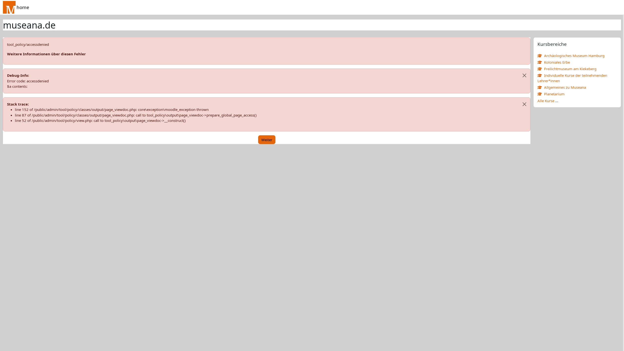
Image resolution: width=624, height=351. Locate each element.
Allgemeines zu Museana (565, 87)
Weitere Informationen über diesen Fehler (46, 53)
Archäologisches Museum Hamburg (574, 55)
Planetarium (554, 93)
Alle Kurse (545, 100)
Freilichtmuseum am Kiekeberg (570, 68)
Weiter (266, 139)
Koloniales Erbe (557, 62)
